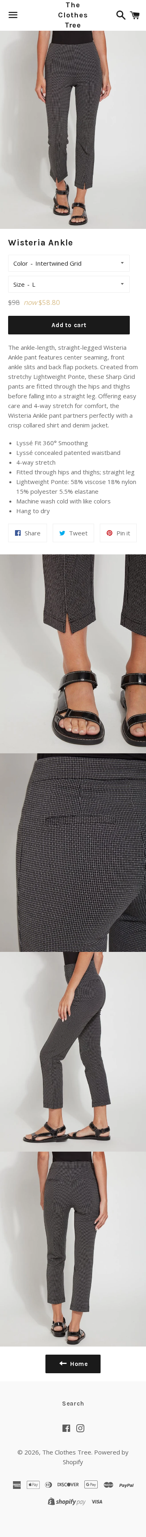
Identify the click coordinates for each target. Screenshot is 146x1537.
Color (20, 263)
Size (19, 284)
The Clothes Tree (73, 15)
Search (73, 1403)
